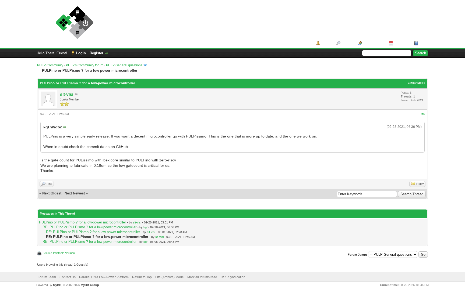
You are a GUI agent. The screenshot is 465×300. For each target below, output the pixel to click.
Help (423, 43)
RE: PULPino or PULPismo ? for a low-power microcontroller (89, 227)
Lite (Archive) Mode (169, 277)
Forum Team (47, 277)
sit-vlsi (66, 94)
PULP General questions (124, 65)
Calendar (401, 43)
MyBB (57, 285)
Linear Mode (416, 82)
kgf (145, 227)
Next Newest (75, 193)
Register (96, 53)
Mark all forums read (202, 277)
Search (347, 43)
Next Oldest (51, 193)
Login (81, 53)
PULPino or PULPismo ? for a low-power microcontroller (82, 222)
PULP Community (50, 65)
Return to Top (142, 277)
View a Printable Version (59, 253)
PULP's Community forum (84, 65)
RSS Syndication (233, 277)
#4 (423, 113)
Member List (373, 43)
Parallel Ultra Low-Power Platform (104, 277)
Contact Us (67, 277)
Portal (326, 43)
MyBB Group (90, 285)
